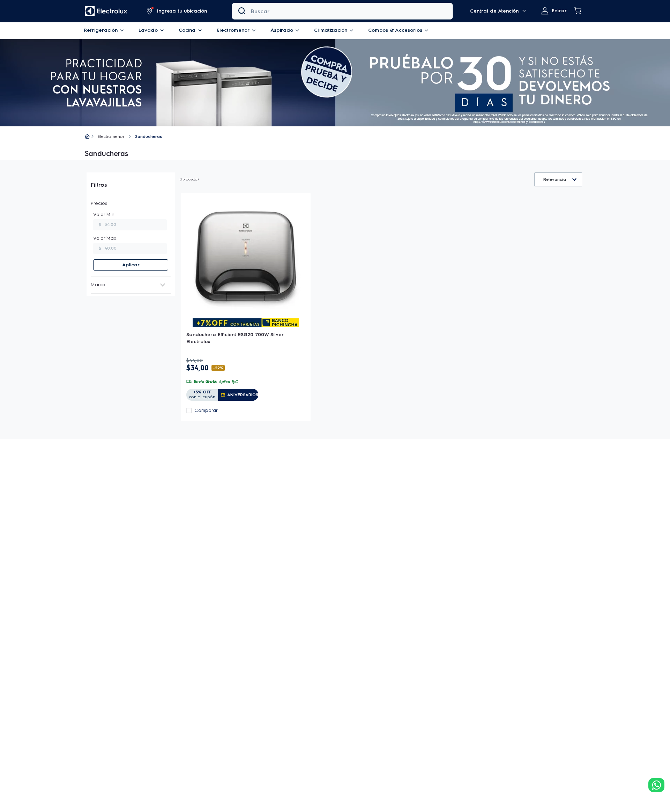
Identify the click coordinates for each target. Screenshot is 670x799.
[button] (176, 11)
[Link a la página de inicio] (87, 136)
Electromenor (111, 136)
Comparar (206, 410)
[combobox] (342, 11)
